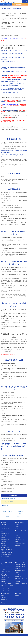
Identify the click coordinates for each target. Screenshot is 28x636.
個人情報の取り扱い (5, 547)
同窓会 (2, 595)
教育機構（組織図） (5, 533)
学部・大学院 (20, 522)
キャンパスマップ (18, 533)
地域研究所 (5, 505)
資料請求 (3, 581)
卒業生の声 (3, 545)
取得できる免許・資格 (5, 528)
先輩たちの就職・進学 (5, 571)
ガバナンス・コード (5, 558)
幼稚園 (7, 516)
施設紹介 (17, 531)
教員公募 (17, 595)
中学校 (20, 514)
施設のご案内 (4, 535)
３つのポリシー (4, 526)
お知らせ (17, 572)
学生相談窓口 (18, 545)
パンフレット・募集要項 (6, 583)
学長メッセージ (4, 524)
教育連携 (3, 537)
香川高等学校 (8, 514)
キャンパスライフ (21, 530)
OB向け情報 (5, 593)
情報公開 (3, 543)
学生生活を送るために (5, 577)
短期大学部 (20, 511)
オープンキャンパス (5, 590)
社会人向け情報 (20, 562)
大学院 (16, 528)
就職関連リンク (4, 569)
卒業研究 (3, 529)
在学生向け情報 (20, 570)
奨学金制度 (17, 581)
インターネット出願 (5, 588)
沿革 (2, 531)
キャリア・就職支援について (7, 566)
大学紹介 (4, 522)
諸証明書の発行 (18, 576)
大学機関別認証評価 (5, 556)
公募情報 (18, 593)
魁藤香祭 (17, 535)
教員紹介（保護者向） (5, 539)
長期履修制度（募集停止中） (9, 498)
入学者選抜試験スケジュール (7, 575)
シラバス (17, 574)
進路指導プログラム (5, 567)
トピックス (3, 597)
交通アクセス (4, 541)
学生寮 (16, 541)
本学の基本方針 (4, 559)
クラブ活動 (17, 537)
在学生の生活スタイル (19, 539)
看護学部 (17, 526)
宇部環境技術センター (21, 516)
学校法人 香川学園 (7, 511)
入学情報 (4, 574)
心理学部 (17, 524)
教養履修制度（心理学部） (9, 502)
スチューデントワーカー (20, 543)
